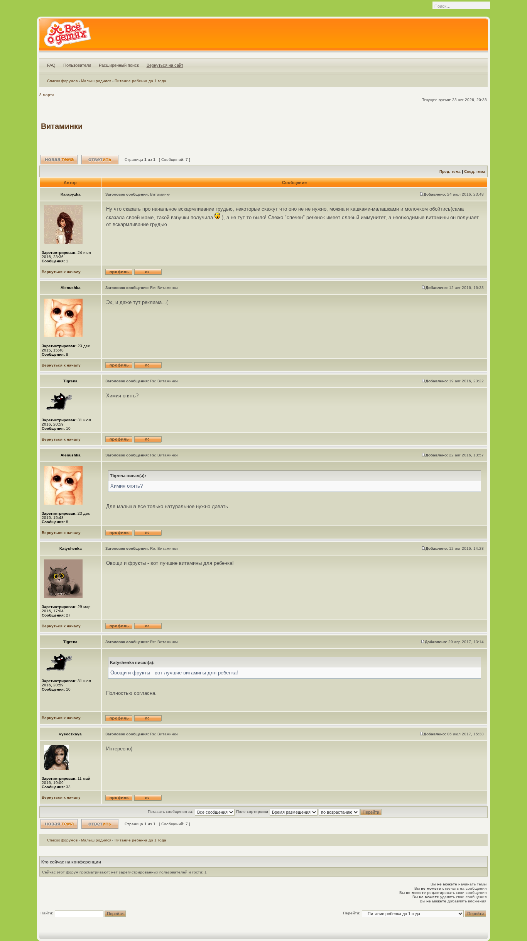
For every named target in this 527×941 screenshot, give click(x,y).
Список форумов (62, 81)
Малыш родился (96, 81)
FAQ (51, 65)
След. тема (474, 171)
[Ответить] (99, 159)
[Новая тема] (59, 159)
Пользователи (77, 65)
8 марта (46, 95)
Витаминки (62, 126)
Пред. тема (450, 171)
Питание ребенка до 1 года (140, 81)
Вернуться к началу (61, 272)
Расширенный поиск (119, 65)
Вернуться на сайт (165, 65)
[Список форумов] (67, 36)
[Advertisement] (345, 126)
